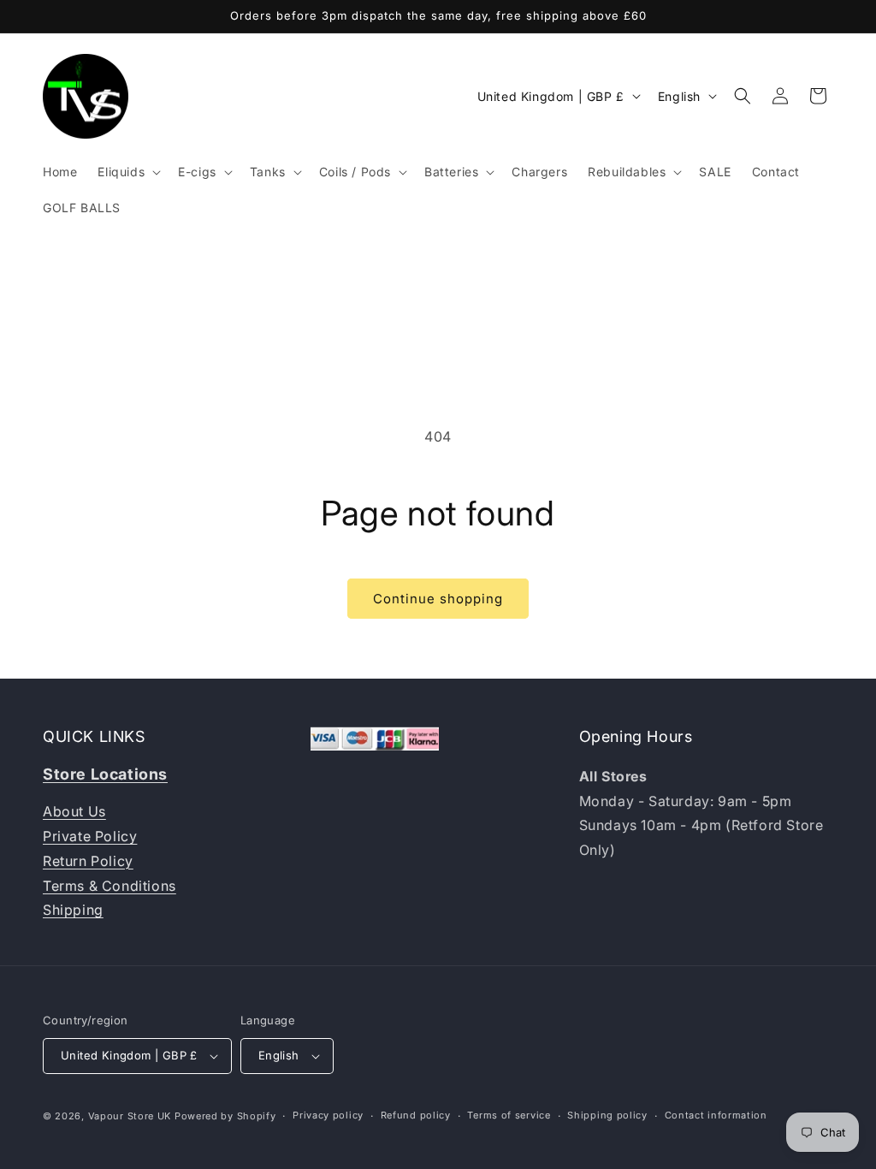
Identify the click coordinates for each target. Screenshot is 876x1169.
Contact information (716, 1115)
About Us (74, 811)
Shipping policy (607, 1115)
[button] (127, 172)
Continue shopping (438, 598)
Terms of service (508, 1115)
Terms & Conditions (109, 885)
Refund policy (416, 1115)
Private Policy (90, 836)
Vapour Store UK (130, 1116)
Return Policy (88, 860)
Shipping (73, 909)
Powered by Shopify (225, 1116)
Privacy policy (328, 1115)
